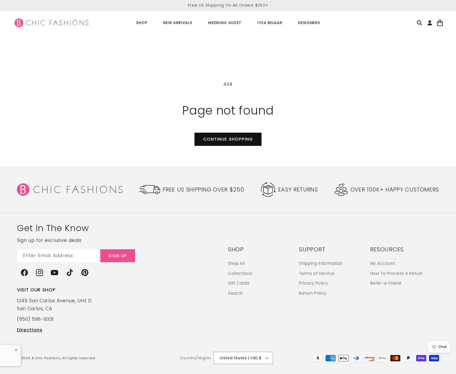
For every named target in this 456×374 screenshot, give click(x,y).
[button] (141, 23)
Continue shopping (228, 139)
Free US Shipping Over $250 (203, 189)
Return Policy (312, 293)
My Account (382, 263)
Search (235, 293)
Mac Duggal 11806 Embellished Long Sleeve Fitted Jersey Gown (35, 354)
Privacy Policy (313, 283)
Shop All (236, 263)
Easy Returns (298, 189)
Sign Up (117, 255)
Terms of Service (317, 273)
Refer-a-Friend (385, 283)
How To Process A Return (396, 273)
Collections (240, 273)
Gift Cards (239, 283)
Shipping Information (321, 263)
